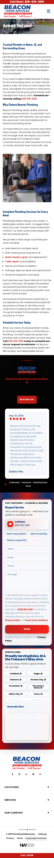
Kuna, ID (38, 694)
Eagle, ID (38, 674)
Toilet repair (12, 262)
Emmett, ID (15, 680)
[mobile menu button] (48, 11)
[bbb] (33, 774)
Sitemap (42, 834)
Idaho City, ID (16, 694)
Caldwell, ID (16, 674)
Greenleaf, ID (15, 686)
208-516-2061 (29, 99)
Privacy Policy (12, 620)
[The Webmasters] (27, 830)
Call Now (27, 855)
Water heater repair (16, 257)
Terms (20, 838)
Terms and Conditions (36, 620)
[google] (19, 774)
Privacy (10, 838)
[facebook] (12, 774)
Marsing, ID (15, 700)
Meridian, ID (38, 700)
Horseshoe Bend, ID (38, 687)
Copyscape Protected (36, 838)
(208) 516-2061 (25, 609)
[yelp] (26, 774)
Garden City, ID (38, 680)
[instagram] (40, 774)
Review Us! (27, 400)
